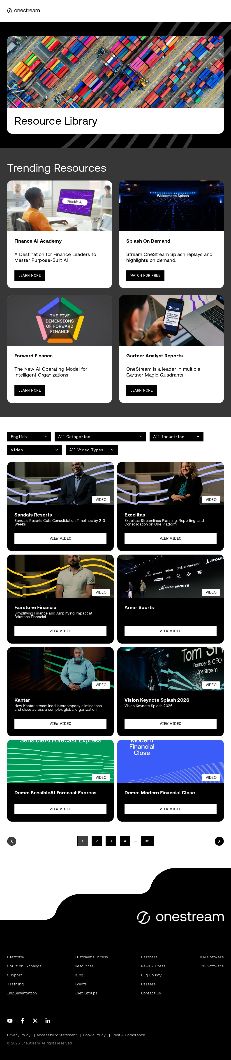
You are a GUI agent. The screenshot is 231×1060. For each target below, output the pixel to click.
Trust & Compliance (128, 1035)
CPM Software (211, 957)
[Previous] (11, 841)
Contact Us (151, 993)
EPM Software (211, 966)
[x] (35, 1020)
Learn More (29, 275)
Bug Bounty (151, 975)
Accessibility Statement (57, 1035)
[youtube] (10, 1020)
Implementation (22, 993)
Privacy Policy (18, 1035)
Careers (148, 984)
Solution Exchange (24, 966)
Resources (84, 966)
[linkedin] (48, 1020)
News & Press (153, 966)
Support (14, 975)
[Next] (219, 841)
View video (61, 538)
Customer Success (91, 957)
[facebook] (22, 1020)
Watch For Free (145, 275)
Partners (149, 957)
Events (81, 984)
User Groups (86, 993)
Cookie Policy (94, 1035)
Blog (79, 975)
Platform (15, 957)
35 (147, 841)
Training (15, 984)
